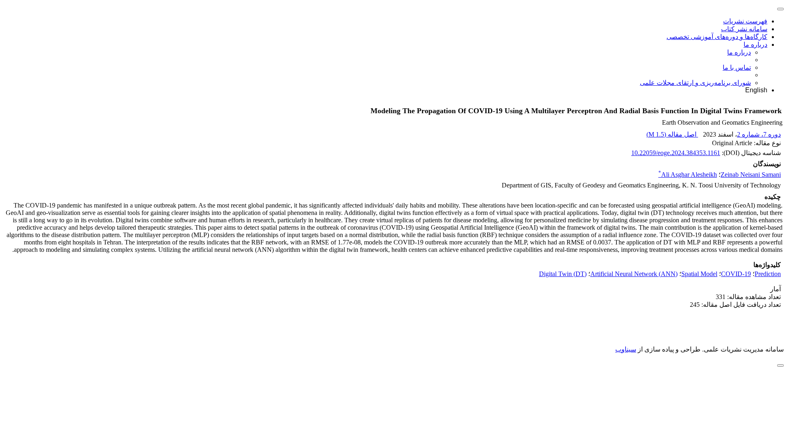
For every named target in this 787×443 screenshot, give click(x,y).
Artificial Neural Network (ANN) (634, 273)
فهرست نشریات (745, 21)
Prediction (768, 273)
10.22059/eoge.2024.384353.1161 (675, 152)
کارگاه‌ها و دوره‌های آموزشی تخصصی (716, 36)
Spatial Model (699, 273)
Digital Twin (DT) (563, 273)
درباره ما (755, 44)
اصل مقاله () (672, 134)
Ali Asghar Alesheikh (687, 174)
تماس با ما (737, 67)
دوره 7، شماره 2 (759, 134)
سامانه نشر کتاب (744, 28)
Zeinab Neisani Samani (751, 174)
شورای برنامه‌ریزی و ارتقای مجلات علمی (695, 82)
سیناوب (625, 349)
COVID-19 (736, 273)
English (756, 90)
